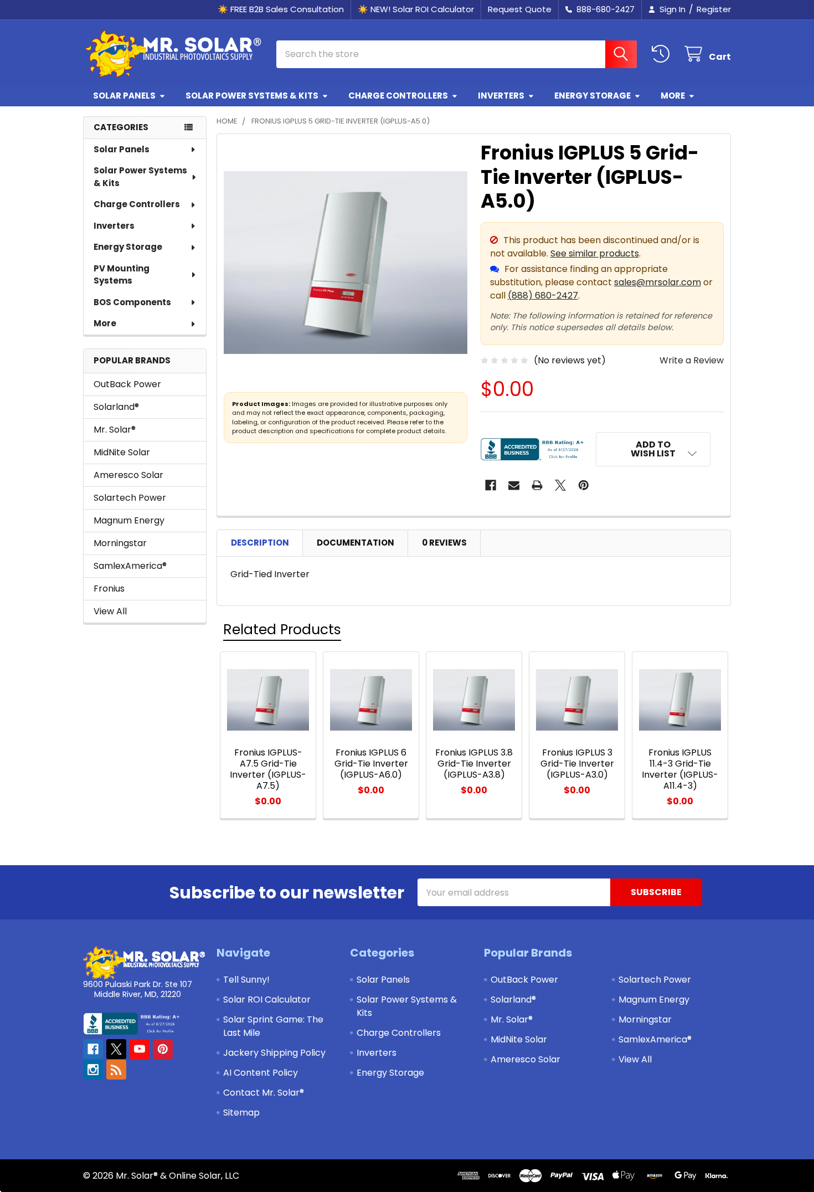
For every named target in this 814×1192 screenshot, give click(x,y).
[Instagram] (93, 1070)
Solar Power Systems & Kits (252, 95)
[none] (345, 262)
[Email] (514, 485)
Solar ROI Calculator (267, 999)
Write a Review (692, 360)
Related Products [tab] (282, 629)
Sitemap (241, 1112)
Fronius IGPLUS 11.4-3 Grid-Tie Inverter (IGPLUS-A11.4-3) (680, 769)
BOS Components (132, 302)
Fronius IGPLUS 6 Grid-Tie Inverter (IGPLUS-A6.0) (371, 763)
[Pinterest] (584, 485)
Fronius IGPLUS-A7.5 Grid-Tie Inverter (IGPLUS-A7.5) (268, 769)
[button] (653, 449)
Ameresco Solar (128, 475)
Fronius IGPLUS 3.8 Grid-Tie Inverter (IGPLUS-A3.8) (474, 763)
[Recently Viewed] (663, 54)
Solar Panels (124, 95)
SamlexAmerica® (130, 565)
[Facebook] (491, 485)
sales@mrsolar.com (657, 282)
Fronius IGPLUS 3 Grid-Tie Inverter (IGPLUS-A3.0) (577, 763)
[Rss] (116, 1070)
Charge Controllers (398, 95)
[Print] (537, 485)
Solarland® (116, 406)
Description (260, 542)
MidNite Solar (122, 452)
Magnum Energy (129, 520)
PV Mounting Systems (122, 275)
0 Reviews (444, 542)
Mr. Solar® (115, 429)
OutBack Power (127, 384)
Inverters (501, 95)
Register (714, 9)
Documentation (355, 542)
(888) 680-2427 (543, 295)
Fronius (109, 588)
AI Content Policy (260, 1072)
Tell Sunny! (246, 979)
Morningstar (120, 543)
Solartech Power (130, 497)
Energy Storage (592, 95)
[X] (560, 485)
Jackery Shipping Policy (274, 1052)
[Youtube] (140, 1049)
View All (110, 611)
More (673, 95)
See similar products (594, 253)
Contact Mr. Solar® (263, 1092)
